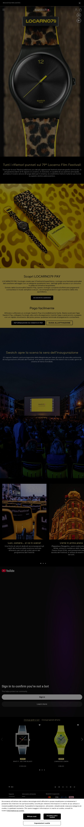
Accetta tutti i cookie (52, 816)
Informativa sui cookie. (15, 810)
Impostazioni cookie (42, 823)
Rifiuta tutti (32, 816)
